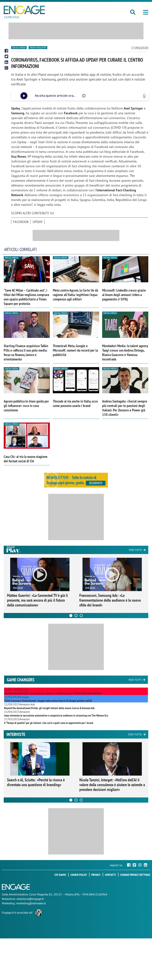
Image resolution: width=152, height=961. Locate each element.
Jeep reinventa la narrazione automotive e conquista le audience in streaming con (56, 715)
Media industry (38, 47)
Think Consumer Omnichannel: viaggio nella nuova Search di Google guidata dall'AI (48, 700)
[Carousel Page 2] (76, 615)
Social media (19, 47)
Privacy (95, 875)
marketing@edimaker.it (31, 903)
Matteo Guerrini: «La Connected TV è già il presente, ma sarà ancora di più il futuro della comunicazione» (37, 600)
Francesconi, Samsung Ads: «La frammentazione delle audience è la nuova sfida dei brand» (110, 600)
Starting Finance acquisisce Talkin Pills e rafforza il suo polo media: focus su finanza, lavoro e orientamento (26, 352)
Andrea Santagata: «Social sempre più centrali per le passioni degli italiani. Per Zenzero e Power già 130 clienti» (124, 408)
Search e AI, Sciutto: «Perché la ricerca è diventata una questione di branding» (36, 782)
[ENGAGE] (24, 10)
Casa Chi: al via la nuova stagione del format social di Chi (25, 458)
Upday (38, 222)
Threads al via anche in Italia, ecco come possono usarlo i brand (75, 403)
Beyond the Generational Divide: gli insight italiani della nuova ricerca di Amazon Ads (49, 708)
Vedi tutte (135, 734)
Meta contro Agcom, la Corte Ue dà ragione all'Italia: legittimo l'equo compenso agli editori (75, 294)
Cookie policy (78, 875)
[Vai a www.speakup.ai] (144, 96)
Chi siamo (60, 875)
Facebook (21, 222)
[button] (145, 12)
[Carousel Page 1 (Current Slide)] (70, 615)
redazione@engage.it (30, 899)
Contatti (110, 875)
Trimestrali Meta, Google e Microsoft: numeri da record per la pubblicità (75, 350)
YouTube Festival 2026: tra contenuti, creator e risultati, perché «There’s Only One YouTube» (53, 693)
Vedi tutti (135, 550)
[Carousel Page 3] (81, 615)
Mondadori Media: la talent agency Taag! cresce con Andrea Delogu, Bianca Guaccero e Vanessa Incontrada (125, 352)
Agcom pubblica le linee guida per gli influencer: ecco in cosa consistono (26, 405)
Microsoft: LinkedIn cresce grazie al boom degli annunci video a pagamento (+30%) (124, 294)
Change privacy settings (135, 875)
